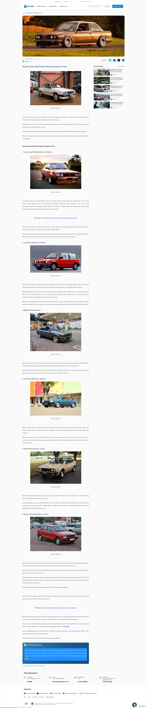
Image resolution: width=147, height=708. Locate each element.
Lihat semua (122, 66)
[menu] (41, 6)
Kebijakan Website (50, 697)
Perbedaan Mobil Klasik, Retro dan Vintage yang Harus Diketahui (58, 607)
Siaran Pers (35, 697)
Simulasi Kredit (63, 6)
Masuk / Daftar (118, 6)
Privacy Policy (19, 707)
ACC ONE (56, 638)
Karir (72, 1)
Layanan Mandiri (53, 6)
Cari (107, 6)
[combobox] (86, 1)
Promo (29, 697)
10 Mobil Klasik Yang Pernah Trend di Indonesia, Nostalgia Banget (59, 218)
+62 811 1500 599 (82, 682)
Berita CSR (41, 697)
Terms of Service (26, 707)
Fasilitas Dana (31, 631)
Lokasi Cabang (107, 682)
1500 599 (29, 682)
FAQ (25, 697)
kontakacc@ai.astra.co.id (60, 682)
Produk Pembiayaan (41, 6)
